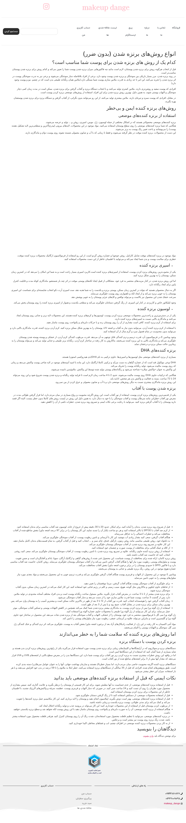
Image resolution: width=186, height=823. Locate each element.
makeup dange (105, 7)
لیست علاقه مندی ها (107, 31)
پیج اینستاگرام (130, 31)
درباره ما (147, 31)
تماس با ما (161, 31)
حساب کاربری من (83, 31)
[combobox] (39, 31)
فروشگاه (176, 27)
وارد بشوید (148, 735)
